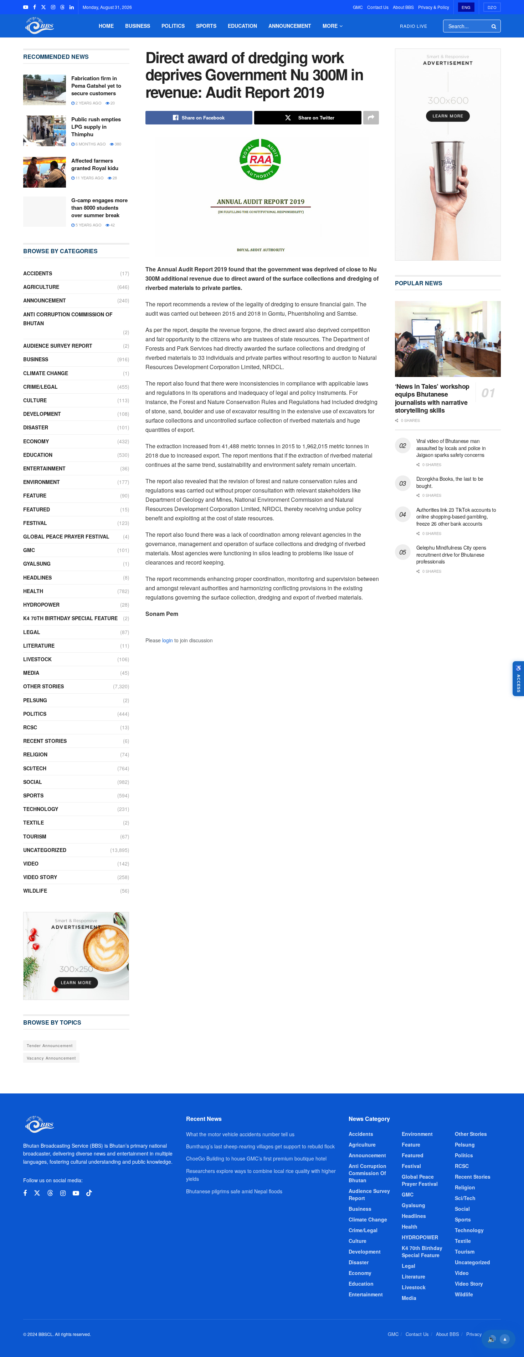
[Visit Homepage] (39, 26)
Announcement (289, 25)
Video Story (40, 877)
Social (32, 781)
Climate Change (45, 373)
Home (106, 25)
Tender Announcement (50, 1045)
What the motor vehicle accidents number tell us (240, 1134)
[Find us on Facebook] (34, 7)
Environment (41, 481)
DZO (492, 7)
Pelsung (35, 700)
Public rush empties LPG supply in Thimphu (96, 126)
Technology (40, 808)
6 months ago (90, 144)
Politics (173, 25)
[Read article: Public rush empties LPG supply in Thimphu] (44, 131)
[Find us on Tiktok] (89, 1193)
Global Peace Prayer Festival (66, 536)
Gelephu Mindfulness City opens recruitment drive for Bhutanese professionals (451, 554)
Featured (36, 509)
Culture (35, 400)
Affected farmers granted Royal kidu (94, 164)
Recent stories (45, 740)
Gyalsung (37, 563)
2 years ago (88, 103)
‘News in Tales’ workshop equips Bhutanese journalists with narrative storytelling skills (432, 398)
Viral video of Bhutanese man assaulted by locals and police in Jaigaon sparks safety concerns (451, 447)
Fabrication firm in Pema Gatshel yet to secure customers (96, 85)
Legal (31, 632)
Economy (36, 441)
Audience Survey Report (57, 345)
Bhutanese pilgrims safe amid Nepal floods (234, 1191)
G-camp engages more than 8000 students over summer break (99, 207)
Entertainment (44, 468)
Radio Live (413, 26)
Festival (35, 522)
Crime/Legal (40, 386)
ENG (466, 7)
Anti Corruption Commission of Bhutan (68, 319)
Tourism (34, 836)
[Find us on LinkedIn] (72, 7)
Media (31, 672)
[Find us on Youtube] (25, 7)
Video (30, 863)
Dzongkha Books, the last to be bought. (450, 482)
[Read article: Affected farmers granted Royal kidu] (44, 172)
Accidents (37, 273)
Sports (206, 25)
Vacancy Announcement (51, 1058)
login (167, 640)
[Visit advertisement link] (76, 956)
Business (137, 25)
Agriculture (41, 286)
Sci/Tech (34, 768)
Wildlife (35, 890)
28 (114, 177)
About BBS (403, 7)
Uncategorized (44, 849)
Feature (34, 495)
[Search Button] (494, 26)
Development (42, 413)
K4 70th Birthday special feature (70, 618)
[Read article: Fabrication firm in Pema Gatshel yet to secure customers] (44, 90)
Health (33, 591)
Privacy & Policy (433, 7)
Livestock (37, 659)
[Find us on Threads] (62, 7)
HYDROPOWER (41, 604)
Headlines (37, 577)
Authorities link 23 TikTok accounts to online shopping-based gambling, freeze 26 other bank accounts (456, 516)
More (330, 25)
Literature (39, 645)
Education (242, 25)
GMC (358, 7)
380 (117, 144)
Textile (33, 822)
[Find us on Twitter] (43, 7)
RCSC (30, 727)
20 (112, 103)
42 (112, 225)
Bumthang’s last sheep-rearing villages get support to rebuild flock (260, 1146)
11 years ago (89, 177)
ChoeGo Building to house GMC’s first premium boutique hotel (256, 1158)
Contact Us (378, 7)
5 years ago (88, 225)
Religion (35, 754)
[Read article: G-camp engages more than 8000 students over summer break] (44, 212)
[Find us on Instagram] (53, 7)
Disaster (35, 427)
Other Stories (43, 686)
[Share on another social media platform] (371, 117)
